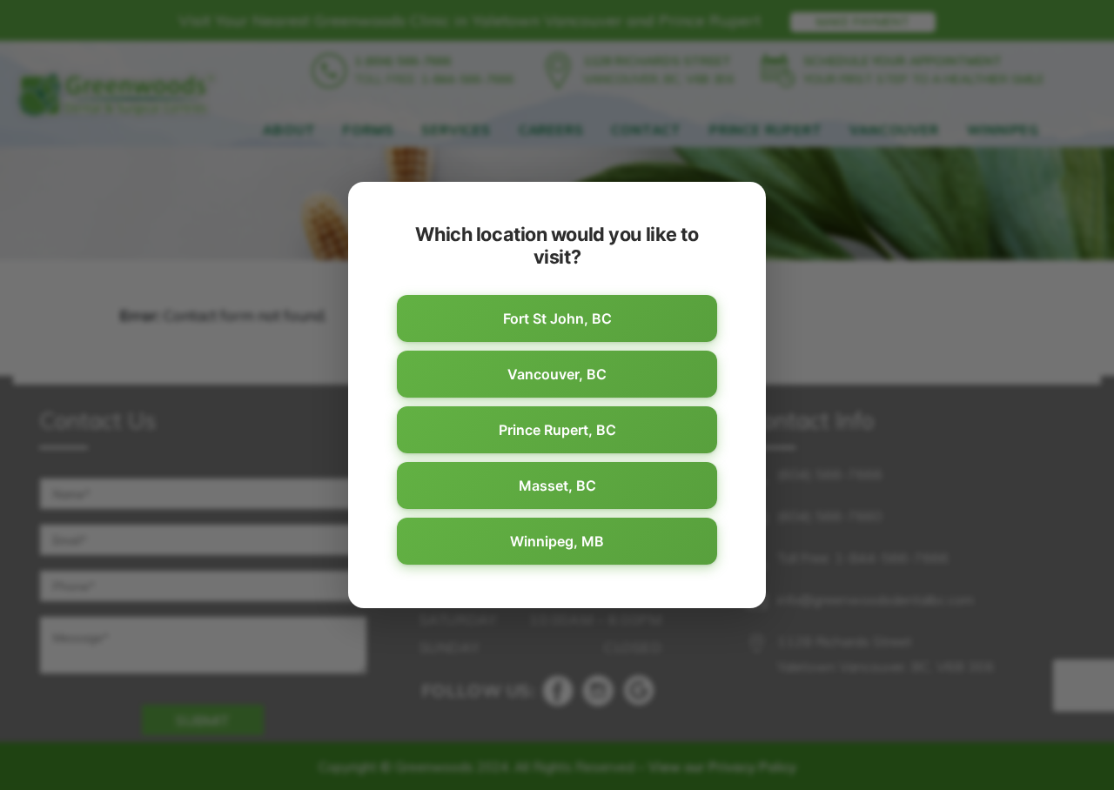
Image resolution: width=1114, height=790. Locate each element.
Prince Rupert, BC (557, 430)
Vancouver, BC (557, 374)
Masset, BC (557, 485)
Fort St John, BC (557, 318)
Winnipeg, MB (557, 541)
